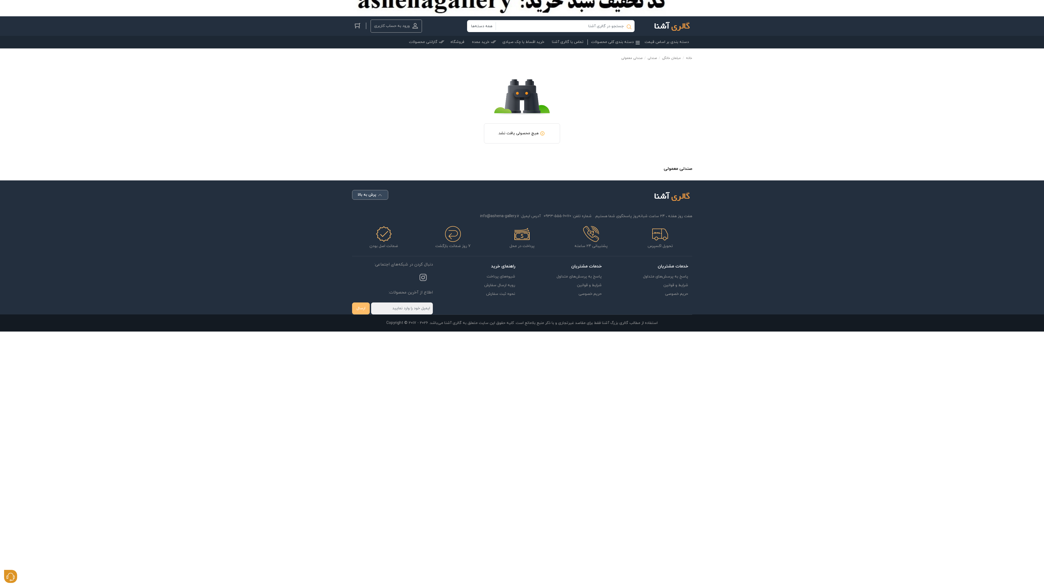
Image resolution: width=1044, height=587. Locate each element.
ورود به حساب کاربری (392, 26)
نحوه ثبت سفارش (500, 293)
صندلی (652, 58)
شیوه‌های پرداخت (501, 276)
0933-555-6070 (557, 216)
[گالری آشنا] (669, 26)
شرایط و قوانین (675, 285)
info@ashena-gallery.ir (499, 216)
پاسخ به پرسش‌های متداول (665, 276)
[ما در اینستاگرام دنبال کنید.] (423, 278)
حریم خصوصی (676, 293)
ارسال (360, 308)
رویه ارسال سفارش (499, 285)
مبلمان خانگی (671, 58)
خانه (689, 58)
